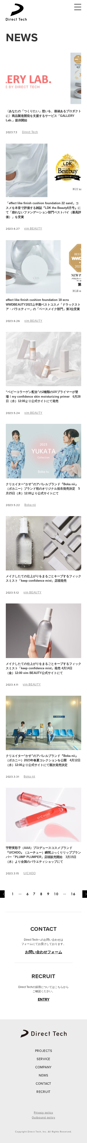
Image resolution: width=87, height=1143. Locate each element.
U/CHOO (29, 873)
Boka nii (30, 505)
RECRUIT (43, 1091)
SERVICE (43, 1059)
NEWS (43, 1075)
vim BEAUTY (33, 228)
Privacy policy (43, 1112)
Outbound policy (43, 1117)
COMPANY (43, 1067)
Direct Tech (30, 132)
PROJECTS (43, 1050)
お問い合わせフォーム (43, 952)
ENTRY (43, 999)
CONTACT (43, 1083)
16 (73, 893)
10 (56, 893)
